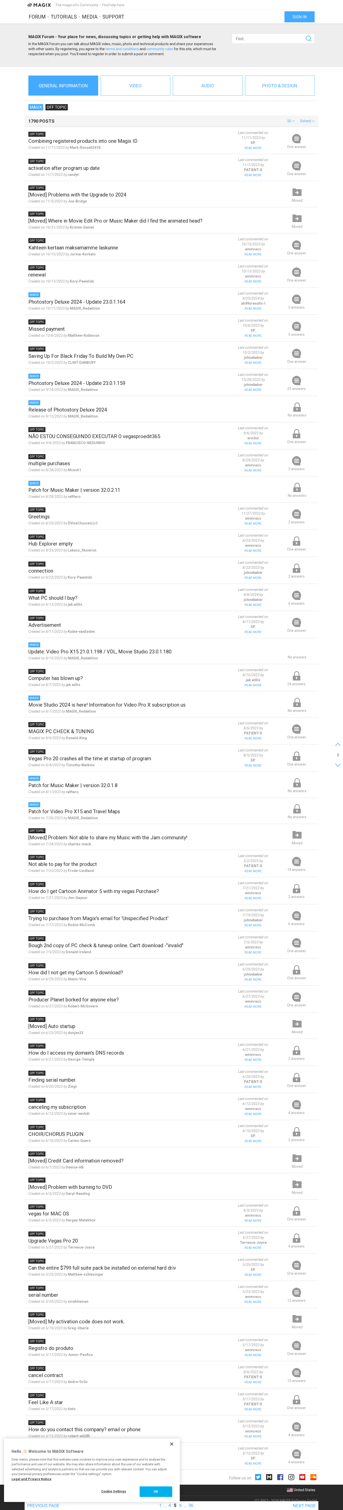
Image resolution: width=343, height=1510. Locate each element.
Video (135, 85)
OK (156, 1491)
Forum (37, 17)
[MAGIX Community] (39, 5)
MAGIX (36, 107)
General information (63, 85)
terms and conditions (122, 49)
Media (89, 17)
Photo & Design (279, 85)
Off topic (57, 107)
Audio (207, 85)
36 (190, 1505)
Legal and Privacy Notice (31, 1479)
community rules (159, 49)
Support (113, 17)
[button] (291, 121)
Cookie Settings (113, 1491)
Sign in (300, 17)
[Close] (171, 1444)
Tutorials (64, 17)
